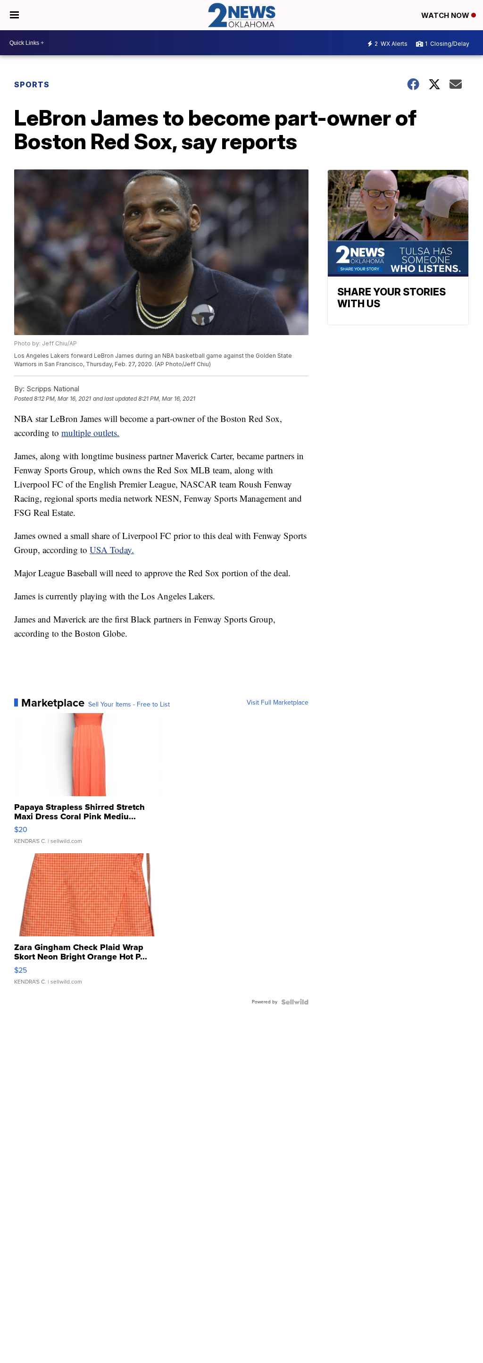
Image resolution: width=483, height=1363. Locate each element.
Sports (32, 84)
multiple (77, 432)
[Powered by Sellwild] (294, 1002)
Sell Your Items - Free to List (129, 704)
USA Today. (112, 549)
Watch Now (446, 15)
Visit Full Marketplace (277, 702)
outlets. (106, 432)
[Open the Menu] (14, 15)
